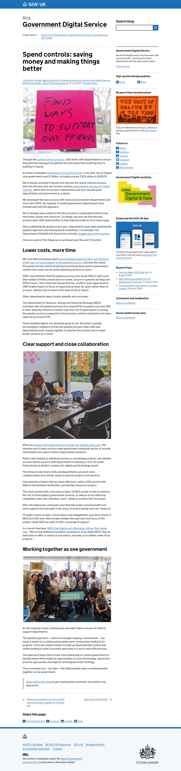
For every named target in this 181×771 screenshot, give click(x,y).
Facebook (54, 721)
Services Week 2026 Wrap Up (133, 272)
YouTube (123, 156)
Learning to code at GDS (95, 699)
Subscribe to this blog (38, 681)
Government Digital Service (65, 24)
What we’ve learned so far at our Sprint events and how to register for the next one (45, 702)
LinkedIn (68, 721)
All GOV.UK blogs (33, 744)
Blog (26, 17)
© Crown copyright (147, 762)
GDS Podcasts (126, 167)
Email (80, 721)
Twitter (122, 148)
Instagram (124, 159)
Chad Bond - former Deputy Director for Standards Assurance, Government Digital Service (66, 80)
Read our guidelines (125, 303)
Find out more (123, 66)
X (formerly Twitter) (35, 721)
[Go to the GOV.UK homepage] (34, 4)
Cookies (57, 748)
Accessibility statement (36, 748)
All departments (95, 744)
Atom (143, 82)
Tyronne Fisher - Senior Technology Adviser (47, 83)
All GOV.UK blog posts (58, 744)
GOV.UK (78, 744)
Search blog (125, 21)
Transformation (90, 83)
